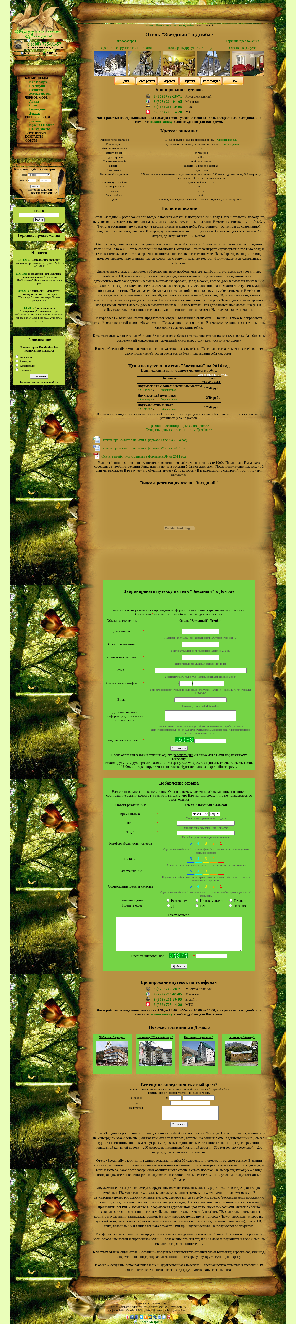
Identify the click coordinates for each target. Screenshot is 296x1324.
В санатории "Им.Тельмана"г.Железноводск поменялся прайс (39, 278)
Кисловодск (38, 82)
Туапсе (34, 113)
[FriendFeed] (159, 1317)
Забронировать (169, 389)
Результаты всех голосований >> (39, 382)
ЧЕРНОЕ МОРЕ (36, 97)
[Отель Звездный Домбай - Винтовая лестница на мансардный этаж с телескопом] (144, 75)
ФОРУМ (31, 140)
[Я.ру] (127, 1317)
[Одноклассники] (146, 1317)
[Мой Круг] (164, 1317)
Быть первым (231, 144)
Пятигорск (37, 89)
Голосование (39, 339)
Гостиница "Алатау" (242, 1037)
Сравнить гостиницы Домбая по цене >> (179, 426)
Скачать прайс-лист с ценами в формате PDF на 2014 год (143, 456)
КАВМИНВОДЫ (36, 78)
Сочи (33, 105)
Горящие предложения (39, 235)
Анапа (34, 101)
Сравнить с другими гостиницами (126, 48)
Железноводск (40, 93)
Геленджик (37, 109)
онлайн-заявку (161, 122)
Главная (149, 25)
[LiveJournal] (155, 1317)
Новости (39, 252)
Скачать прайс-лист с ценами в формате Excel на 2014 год (144, 440)
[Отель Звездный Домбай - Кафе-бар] (179, 75)
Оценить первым (227, 139)
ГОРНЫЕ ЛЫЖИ (37, 117)
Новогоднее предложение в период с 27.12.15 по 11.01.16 (39, 263)
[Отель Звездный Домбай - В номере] (248, 75)
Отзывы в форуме (242, 48)
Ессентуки (37, 86)
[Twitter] (141, 1317)
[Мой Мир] (150, 1317)
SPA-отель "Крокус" (112, 1037)
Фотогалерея (126, 41)
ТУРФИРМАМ (35, 132)
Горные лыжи (163, 25)
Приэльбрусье (39, 128)
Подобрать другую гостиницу (190, 48)
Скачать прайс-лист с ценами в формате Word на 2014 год (143, 448)
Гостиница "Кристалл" (198, 1037)
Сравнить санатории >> (43, 192)
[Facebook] (137, 1317)
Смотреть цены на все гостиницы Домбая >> (179, 430)
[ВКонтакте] (132, 1317)
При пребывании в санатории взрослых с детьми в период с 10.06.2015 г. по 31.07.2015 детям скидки (39, 314)
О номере (145, 389)
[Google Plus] (168, 1317)
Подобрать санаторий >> (42, 189)
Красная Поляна (41, 125)
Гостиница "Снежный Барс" (155, 1037)
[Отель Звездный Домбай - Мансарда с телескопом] (213, 75)
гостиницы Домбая (183, 25)
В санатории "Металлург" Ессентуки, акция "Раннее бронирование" (39, 295)
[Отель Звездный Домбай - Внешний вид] (110, 75)
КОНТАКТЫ (34, 136)
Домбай (35, 121)
